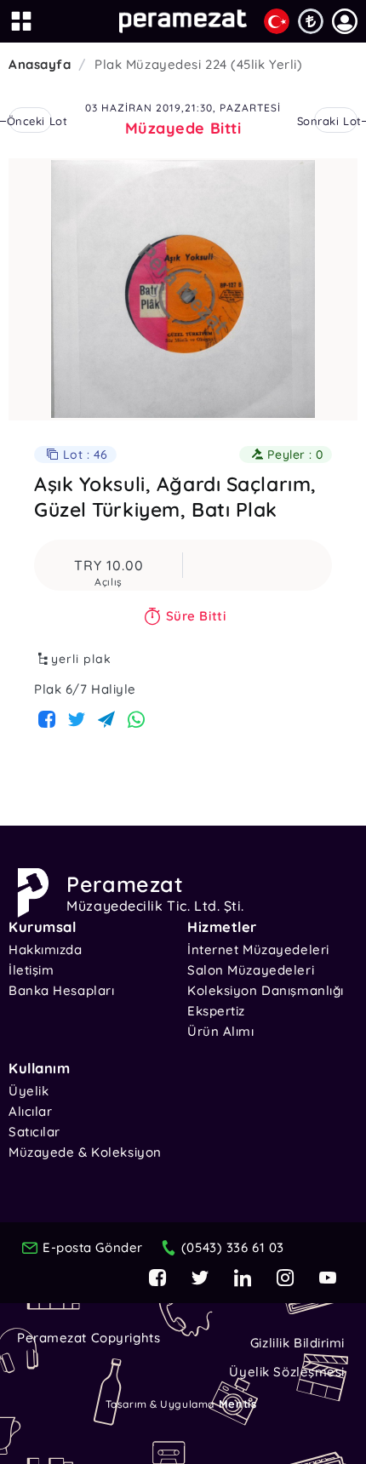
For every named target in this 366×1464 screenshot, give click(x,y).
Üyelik (29, 1091)
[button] (344, 21)
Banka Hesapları (61, 990)
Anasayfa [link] (40, 64)
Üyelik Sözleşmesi (287, 1372)
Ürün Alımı (220, 1031)
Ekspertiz (216, 1011)
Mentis (237, 1403)
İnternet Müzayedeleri (258, 949)
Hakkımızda (46, 949)
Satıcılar (34, 1132)
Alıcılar (30, 1111)
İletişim (31, 970)
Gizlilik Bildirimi (297, 1343)
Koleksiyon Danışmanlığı (265, 990)
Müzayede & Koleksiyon (85, 1152)
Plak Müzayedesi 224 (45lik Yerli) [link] (198, 64)
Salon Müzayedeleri (250, 970)
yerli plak (81, 658)
